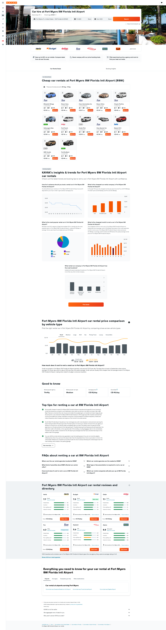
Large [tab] (74, 335)
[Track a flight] (3, 27)
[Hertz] (66, 494)
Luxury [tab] (101, 335)
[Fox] (66, 524)
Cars (52, 624)
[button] (3, 3)
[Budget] (96, 494)
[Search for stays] (3, 11)
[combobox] (37, 15)
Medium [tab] (68, 335)
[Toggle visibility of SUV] (53, 251)
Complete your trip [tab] (65, 579)
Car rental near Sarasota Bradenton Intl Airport (58, 589)
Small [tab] (61, 335)
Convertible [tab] (109, 335)
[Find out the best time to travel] (3, 31)
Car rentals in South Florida (89, 624)
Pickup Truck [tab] (92, 335)
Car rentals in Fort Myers (104, 624)
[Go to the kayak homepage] (11, 3)
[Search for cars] (3, 15)
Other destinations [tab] (79, 579)
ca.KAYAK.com (45, 624)
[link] (86, 304)
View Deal (55, 110)
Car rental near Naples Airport (108, 589)
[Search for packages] (3, 19)
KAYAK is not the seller (50, 609)
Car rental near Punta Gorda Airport (82, 589)
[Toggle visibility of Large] (66, 254)
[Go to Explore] (3, 24)
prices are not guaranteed (76, 604)
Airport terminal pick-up (133, 24)
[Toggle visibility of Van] (53, 256)
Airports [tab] (47, 579)
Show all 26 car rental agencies (51, 557)
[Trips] (3, 36)
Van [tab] (85, 335)
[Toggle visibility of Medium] (67, 251)
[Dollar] (126, 494)
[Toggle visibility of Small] (53, 254)
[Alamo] (126, 524)
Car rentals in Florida (76, 624)
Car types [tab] (54, 579)
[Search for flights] (3, 8)
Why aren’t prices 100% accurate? (54, 616)
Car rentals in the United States (62, 624)
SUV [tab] (80, 335)
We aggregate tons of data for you (54, 612)
